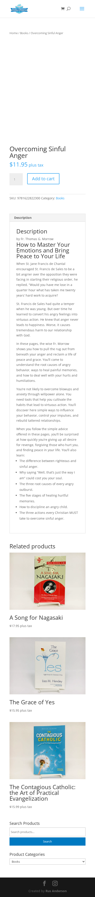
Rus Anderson (56, 891)
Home (14, 33)
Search (47, 841)
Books (24, 33)
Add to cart (43, 179)
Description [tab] (23, 218)
